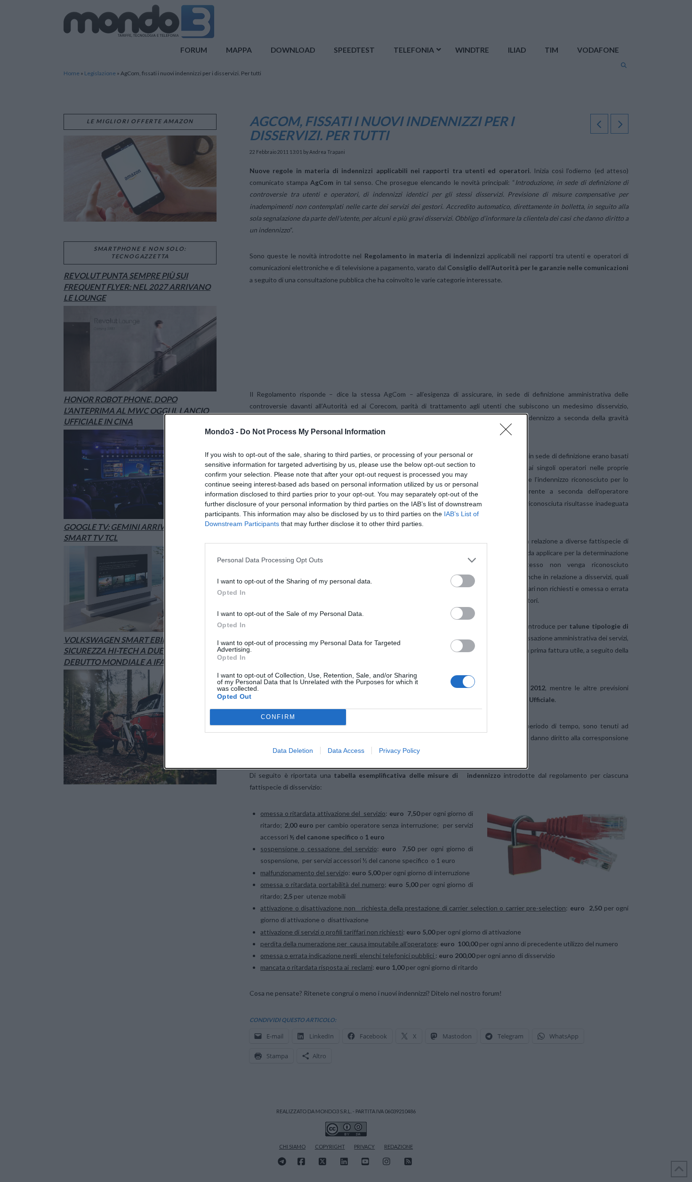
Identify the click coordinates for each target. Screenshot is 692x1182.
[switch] (463, 581)
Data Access (346, 750)
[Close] (509, 432)
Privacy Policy (399, 750)
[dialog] (346, 591)
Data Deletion (293, 750)
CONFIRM (278, 716)
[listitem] (346, 560)
